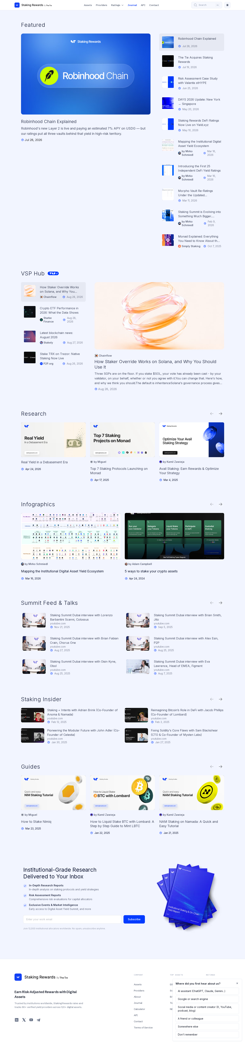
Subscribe (134, 919)
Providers (101, 5)
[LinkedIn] (17, 1020)
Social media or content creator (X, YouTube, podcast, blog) (205, 1008)
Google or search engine (193, 999)
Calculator (139, 1009)
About (137, 996)
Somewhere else (188, 1026)
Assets (88, 5)
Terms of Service (143, 1027)
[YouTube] (31, 1020)
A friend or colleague (190, 1018)
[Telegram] (38, 1020)
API (143, 5)
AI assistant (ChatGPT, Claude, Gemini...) (201, 991)
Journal (132, 5)
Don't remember (187, 1034)
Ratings (115, 5)
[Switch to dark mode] (227, 5)
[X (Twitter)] (24, 1020)
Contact (154, 5)
